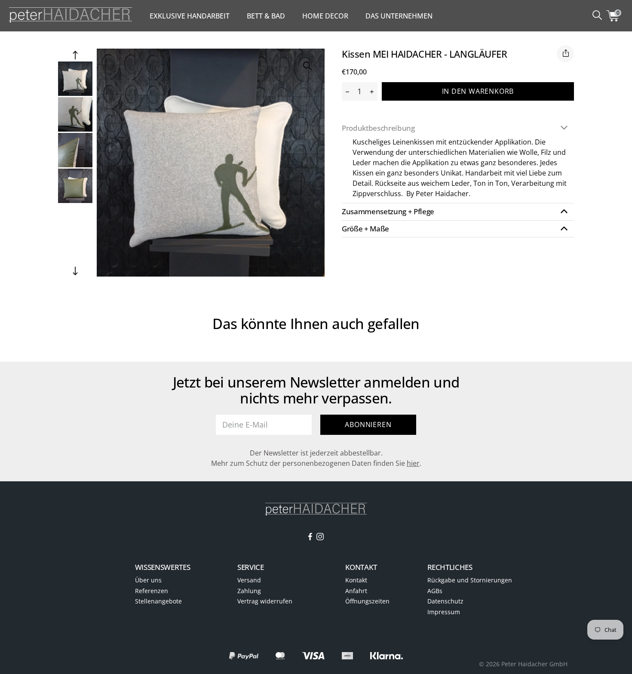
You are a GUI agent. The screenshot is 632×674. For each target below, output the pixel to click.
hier (413, 463)
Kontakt (356, 580)
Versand (249, 580)
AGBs (434, 591)
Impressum (443, 612)
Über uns (148, 580)
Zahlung (249, 591)
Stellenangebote (158, 601)
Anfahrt (356, 591)
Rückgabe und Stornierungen (469, 580)
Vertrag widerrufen (264, 601)
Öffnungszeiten (367, 601)
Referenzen (151, 591)
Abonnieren (368, 424)
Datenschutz (445, 601)
